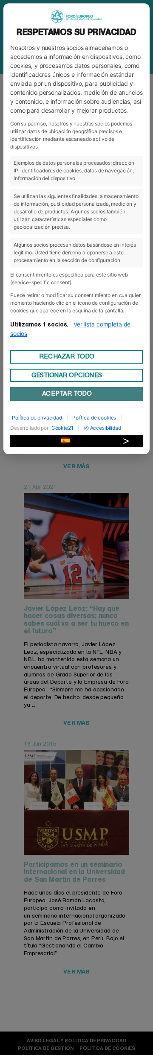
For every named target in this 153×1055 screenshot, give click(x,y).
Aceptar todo (66, 393)
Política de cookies (94, 417)
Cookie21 (62, 428)
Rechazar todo (66, 356)
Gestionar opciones (66, 375)
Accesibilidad (105, 428)
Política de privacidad (37, 417)
